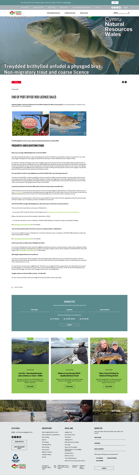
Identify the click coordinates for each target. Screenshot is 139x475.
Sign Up (44, 439)
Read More (30, 386)
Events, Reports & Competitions (81, 7)
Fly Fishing (55, 319)
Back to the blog (18, 287)
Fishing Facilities (70, 13)
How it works (45, 449)
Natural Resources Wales (72, 442)
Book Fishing (51, 7)
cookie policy (67, 2)
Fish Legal (67, 444)
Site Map (55, 466)
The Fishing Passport (70, 458)
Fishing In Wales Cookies (82, 467)
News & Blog (84, 13)
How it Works (25, 7)
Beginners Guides (38, 7)
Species (97, 7)
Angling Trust (68, 432)
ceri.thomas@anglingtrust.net (24, 432)
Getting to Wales (46, 454)
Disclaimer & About (75, 466)
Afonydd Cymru (69, 453)
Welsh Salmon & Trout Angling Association (73, 450)
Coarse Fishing (70, 319)
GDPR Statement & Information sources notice (63, 467)
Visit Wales (68, 437)
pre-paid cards (18, 192)
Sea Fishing (85, 319)
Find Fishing (23, 410)
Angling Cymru (69, 439)
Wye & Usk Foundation (71, 447)
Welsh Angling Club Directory (50, 432)
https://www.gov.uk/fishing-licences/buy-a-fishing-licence (63, 212)
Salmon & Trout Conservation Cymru (75, 460)
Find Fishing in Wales (53, 13)
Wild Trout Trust (69, 455)
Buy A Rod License (70, 434)
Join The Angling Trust (19, 447)
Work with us (19, 442)
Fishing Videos (64, 7)
